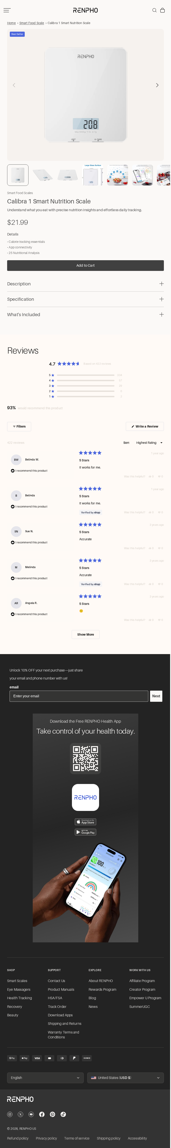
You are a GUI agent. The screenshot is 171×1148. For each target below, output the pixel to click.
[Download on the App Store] (84, 822)
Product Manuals (60, 990)
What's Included (23, 312)
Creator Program (141, 990)
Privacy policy (46, 1138)
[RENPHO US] (84, 10)
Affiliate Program (140, 981)
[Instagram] (9, 1114)
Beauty (12, 1015)
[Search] (152, 10)
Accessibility (137, 1138)
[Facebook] (42, 1114)
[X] (20, 1114)
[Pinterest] (52, 1114)
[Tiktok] (63, 1114)
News (92, 1007)
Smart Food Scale (31, 23)
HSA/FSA (54, 998)
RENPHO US (27, 1128)
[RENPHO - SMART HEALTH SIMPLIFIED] (84, 1103)
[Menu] (7, 10)
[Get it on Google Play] (84, 832)
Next (154, 696)
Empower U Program (144, 998)
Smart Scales (17, 981)
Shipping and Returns (64, 1024)
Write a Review (147, 425)
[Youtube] (31, 1114)
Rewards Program (101, 990)
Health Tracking (19, 998)
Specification (20, 297)
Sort (124, 440)
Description (19, 281)
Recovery (14, 1007)
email (14, 687)
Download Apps (59, 1015)
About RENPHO (100, 981)
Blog (91, 998)
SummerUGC (138, 1007)
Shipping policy (109, 1138)
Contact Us (56, 981)
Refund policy (18, 1138)
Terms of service (77, 1138)
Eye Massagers (19, 990)
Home (11, 23)
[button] (155, 84)
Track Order (56, 1007)
